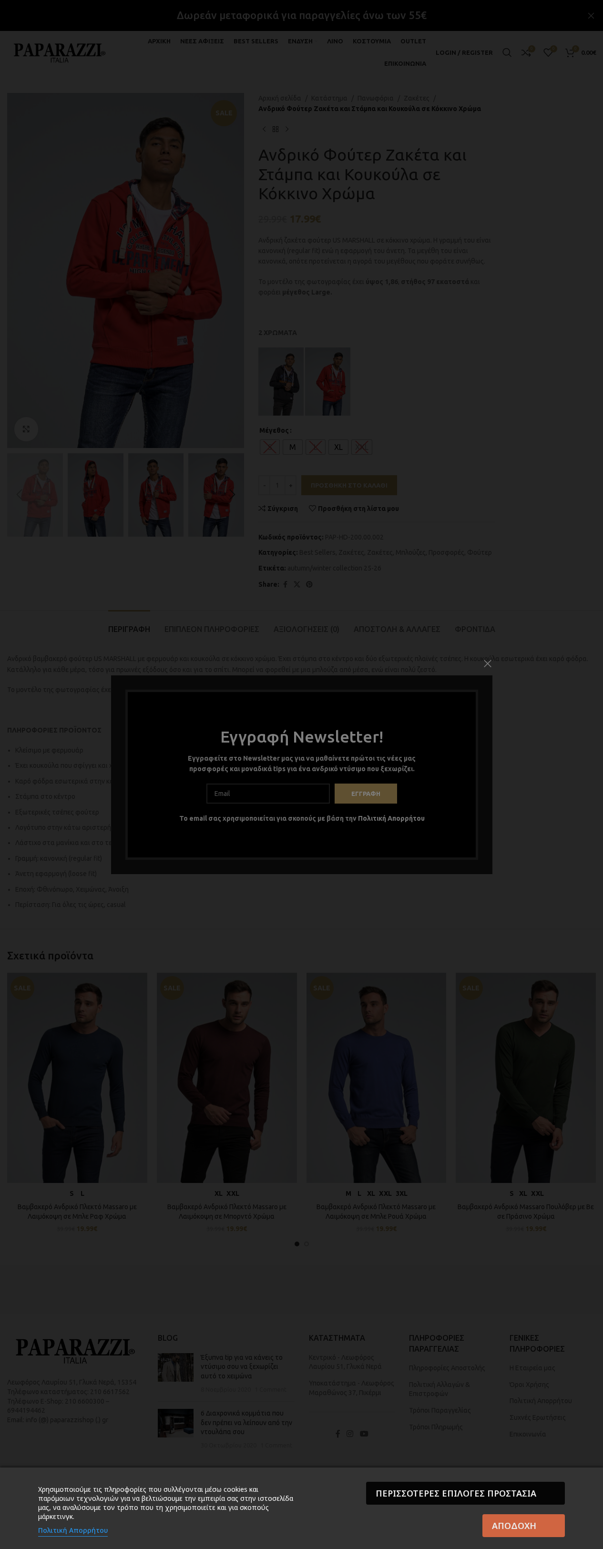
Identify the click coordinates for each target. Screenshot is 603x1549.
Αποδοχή (514, 1525)
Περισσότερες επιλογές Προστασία (456, 1493)
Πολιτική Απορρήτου (73, 1530)
